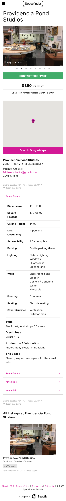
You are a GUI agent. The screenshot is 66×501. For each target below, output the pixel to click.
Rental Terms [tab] (13, 373)
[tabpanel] (33, 46)
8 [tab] (49, 68)
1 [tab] (16, 68)
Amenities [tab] (11, 381)
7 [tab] (44, 68)
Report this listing (13, 188)
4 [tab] (30, 68)
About (5, 486)
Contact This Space (33, 76)
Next (60, 47)
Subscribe (50, 486)
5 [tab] (35, 68)
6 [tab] (39, 68)
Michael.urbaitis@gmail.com (20, 172)
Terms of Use (22, 486)
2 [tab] (21, 68)
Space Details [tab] (13, 196)
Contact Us (37, 486)
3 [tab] (26, 68)
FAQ (12, 486)
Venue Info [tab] (11, 390)
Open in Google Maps (33, 150)
